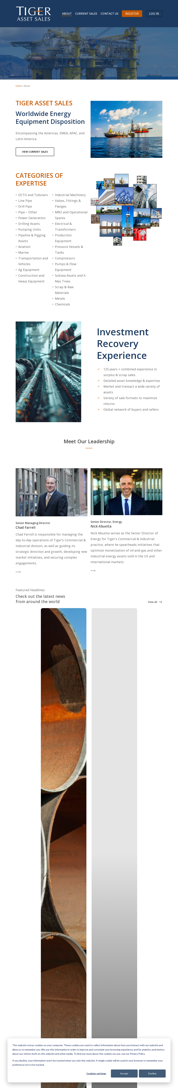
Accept (124, 1073)
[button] (35, 151)
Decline (152, 1073)
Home (19, 85)
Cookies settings (96, 1073)
